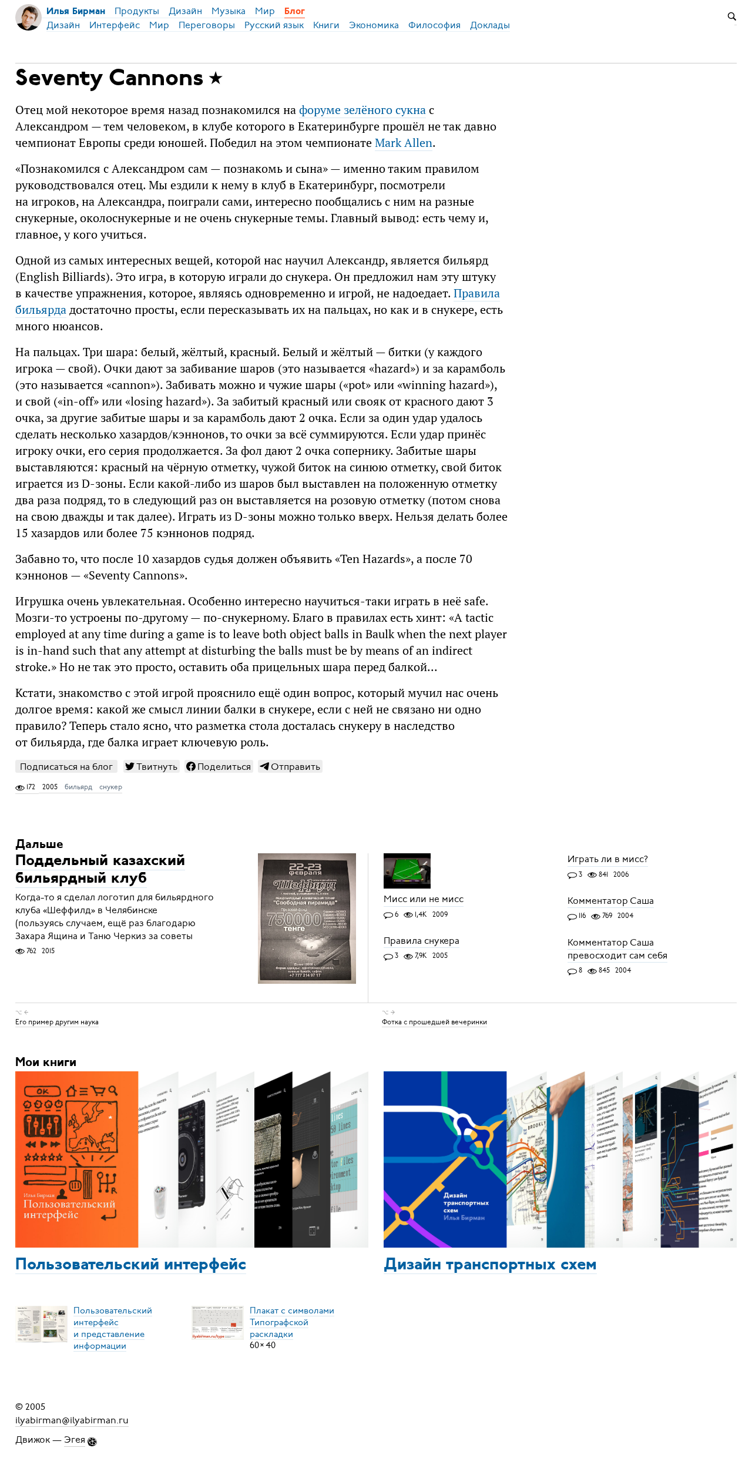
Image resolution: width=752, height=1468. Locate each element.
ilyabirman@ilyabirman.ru (72, 1419)
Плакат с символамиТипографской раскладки (292, 1321)
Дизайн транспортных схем (490, 1265)
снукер (110, 787)
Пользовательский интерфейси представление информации (112, 1327)
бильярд (78, 787)
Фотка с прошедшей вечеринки (434, 1022)
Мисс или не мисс (424, 899)
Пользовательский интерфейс (130, 1265)
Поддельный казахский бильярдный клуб (100, 870)
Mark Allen (403, 142)
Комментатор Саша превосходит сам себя (617, 949)
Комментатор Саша (611, 900)
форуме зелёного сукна (362, 110)
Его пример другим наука (57, 1022)
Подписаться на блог (66, 766)
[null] (151, 766)
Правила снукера (421, 940)
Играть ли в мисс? (608, 859)
